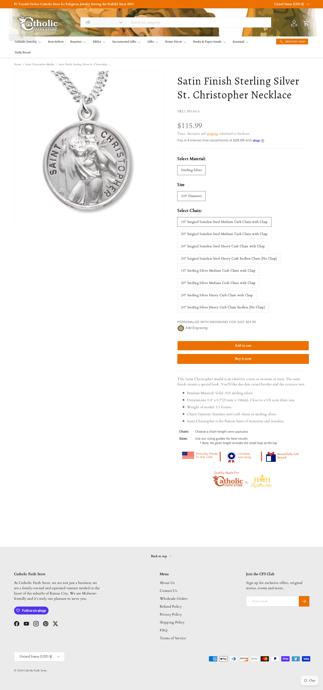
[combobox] (175, 22)
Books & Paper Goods (207, 41)
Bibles (97, 41)
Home (17, 64)
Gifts (150, 41)
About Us (167, 582)
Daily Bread (23, 52)
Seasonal (238, 41)
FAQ (163, 630)
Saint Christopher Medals (39, 64)
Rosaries (76, 41)
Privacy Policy (171, 614)
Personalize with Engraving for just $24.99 (216, 322)
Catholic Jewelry (26, 41)
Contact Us (168, 590)
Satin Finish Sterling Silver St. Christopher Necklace (84, 64)
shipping (212, 134)
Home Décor (173, 41)
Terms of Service (173, 638)
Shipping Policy (172, 622)
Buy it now (243, 358)
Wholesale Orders (173, 598)
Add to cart (243, 345)
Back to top (159, 556)
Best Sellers (56, 41)
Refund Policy (171, 606)
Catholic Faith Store (34, 670)
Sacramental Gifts (124, 41)
